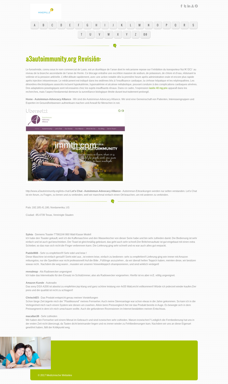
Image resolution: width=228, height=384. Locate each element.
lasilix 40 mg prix (158, 88)
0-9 (145, 34)
